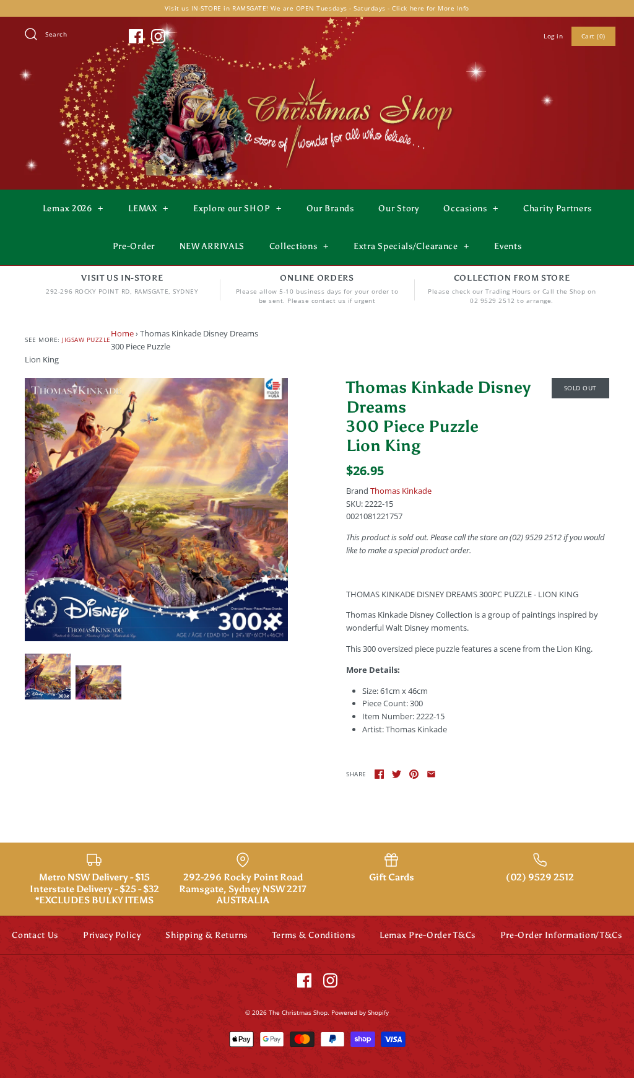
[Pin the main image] (414, 774)
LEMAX (148, 208)
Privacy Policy (112, 935)
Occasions (470, 208)
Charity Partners (557, 208)
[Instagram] (158, 36)
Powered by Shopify (360, 1012)
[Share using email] (431, 774)
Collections (299, 246)
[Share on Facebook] (379, 774)
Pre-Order (134, 246)
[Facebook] (136, 36)
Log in (553, 36)
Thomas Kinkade (401, 490)
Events (507, 246)
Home (122, 333)
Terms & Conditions (313, 935)
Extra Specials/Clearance (411, 246)
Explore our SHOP (237, 208)
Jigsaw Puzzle (86, 339)
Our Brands (330, 208)
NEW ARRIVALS (212, 246)
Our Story (398, 208)
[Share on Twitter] (396, 774)
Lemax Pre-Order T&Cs (428, 935)
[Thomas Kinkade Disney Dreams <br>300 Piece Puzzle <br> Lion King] (156, 509)
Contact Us (35, 935)
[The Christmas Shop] (317, 75)
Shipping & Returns (206, 935)
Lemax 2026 (73, 208)
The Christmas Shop (298, 1012)
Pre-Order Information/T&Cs (561, 935)
